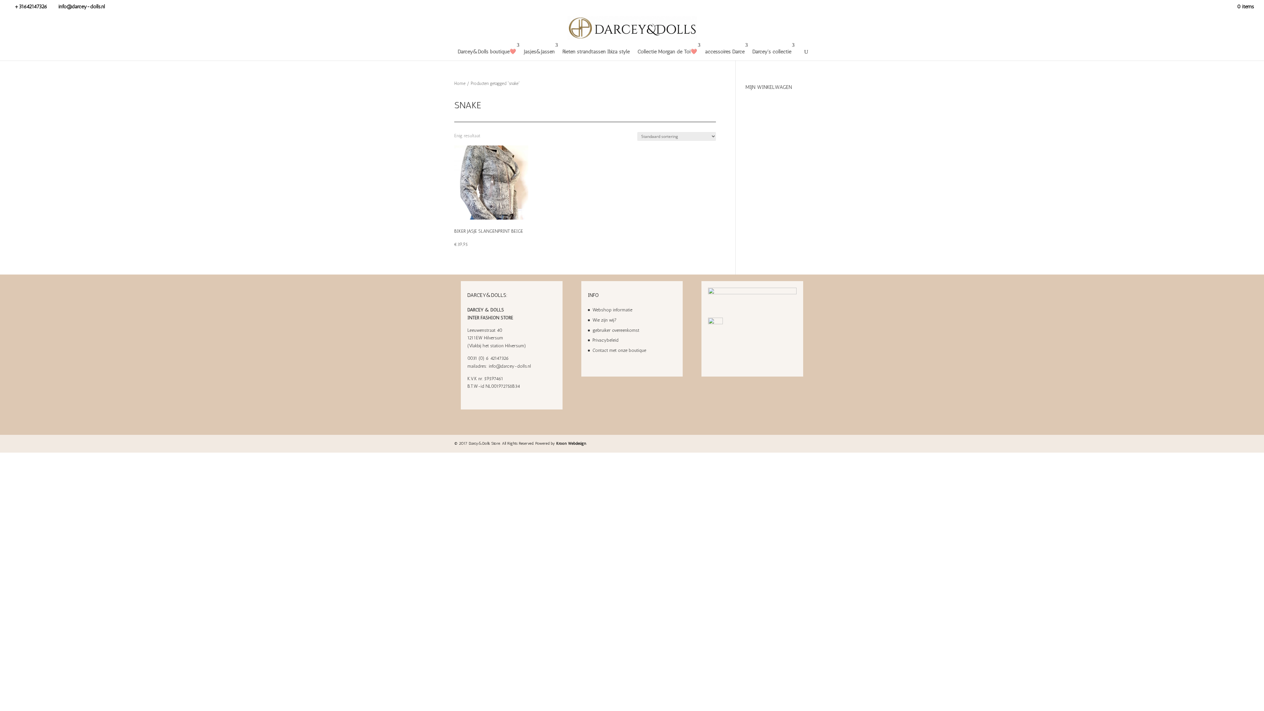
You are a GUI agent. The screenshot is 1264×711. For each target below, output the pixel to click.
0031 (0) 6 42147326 (488, 358)
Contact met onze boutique (619, 350)
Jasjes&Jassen (539, 51)
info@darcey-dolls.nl (510, 366)
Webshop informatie (612, 310)
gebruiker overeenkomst (615, 330)
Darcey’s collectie (771, 51)
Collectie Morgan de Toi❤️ (667, 51)
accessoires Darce (725, 51)
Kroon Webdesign (571, 443)
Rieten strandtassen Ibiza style (596, 51)
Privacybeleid (605, 340)
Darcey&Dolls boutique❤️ (487, 51)
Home (459, 83)
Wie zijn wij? (604, 320)
